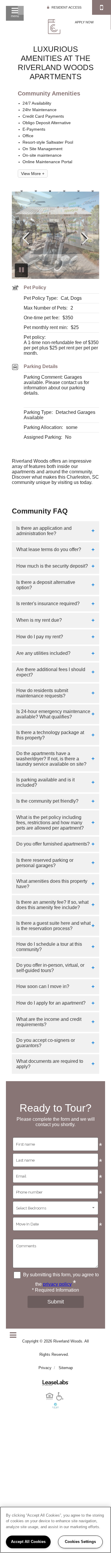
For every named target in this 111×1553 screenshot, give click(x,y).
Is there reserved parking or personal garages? (44, 863)
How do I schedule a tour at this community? (49, 947)
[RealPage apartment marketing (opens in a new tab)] (55, 1380)
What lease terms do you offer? (48, 549)
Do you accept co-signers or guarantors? (45, 1043)
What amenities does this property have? (51, 884)
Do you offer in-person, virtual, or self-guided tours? (50, 968)
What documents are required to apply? (49, 1064)
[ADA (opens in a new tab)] (60, 1401)
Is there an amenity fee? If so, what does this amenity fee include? (52, 905)
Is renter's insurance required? (48, 603)
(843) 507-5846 (101, 7)
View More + (32, 173)
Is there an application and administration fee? (44, 531)
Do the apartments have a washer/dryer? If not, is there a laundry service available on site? (51, 759)
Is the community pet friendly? (47, 801)
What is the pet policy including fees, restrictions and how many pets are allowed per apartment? (50, 822)
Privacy (45, 1368)
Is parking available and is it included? (45, 782)
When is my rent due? (39, 620)
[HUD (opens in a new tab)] (50, 1401)
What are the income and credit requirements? (48, 1022)
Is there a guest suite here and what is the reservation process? (53, 926)
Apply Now (84, 22)
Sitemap (66, 1368)
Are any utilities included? (43, 653)
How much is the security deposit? (52, 566)
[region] (55, 1530)
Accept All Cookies (28, 1541)
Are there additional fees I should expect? (50, 672)
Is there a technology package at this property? (50, 735)
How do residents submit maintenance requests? (42, 693)
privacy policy (57, 1284)
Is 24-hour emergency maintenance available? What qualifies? (53, 714)
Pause (21, 270)
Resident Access (66, 7)
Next (85, 238)
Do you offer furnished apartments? (53, 843)
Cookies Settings (80, 1541)
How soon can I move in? (42, 986)
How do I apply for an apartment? (51, 1002)
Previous (25, 238)
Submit (55, 1302)
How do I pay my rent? (39, 636)
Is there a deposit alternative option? (45, 585)
